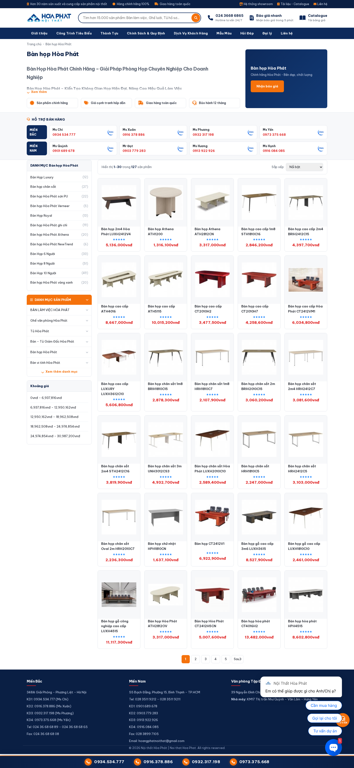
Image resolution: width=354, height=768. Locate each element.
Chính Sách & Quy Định (146, 33)
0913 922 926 (204, 151)
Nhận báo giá (267, 86)
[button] (37, 132)
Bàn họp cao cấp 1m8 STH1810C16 (258, 231)
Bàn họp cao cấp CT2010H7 (255, 308)
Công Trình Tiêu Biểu (74, 33)
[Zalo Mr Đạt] (181, 148)
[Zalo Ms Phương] (251, 132)
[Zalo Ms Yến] (321, 132)
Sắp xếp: (278, 167)
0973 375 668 (274, 135)
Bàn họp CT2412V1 (209, 544)
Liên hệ (321, 4)
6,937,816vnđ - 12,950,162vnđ (53, 407)
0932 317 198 (203, 135)
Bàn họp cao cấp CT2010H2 (208, 308)
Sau (236, 659)
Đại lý (267, 33)
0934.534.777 (109, 761)
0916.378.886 (158, 761)
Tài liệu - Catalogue (294, 4)
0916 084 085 (274, 151)
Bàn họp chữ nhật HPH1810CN (162, 546)
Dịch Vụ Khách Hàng (191, 33)
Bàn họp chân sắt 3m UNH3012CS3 (165, 468)
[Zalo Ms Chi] (111, 132)
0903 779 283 (134, 151)
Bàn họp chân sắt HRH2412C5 (302, 468)
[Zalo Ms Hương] (251, 148)
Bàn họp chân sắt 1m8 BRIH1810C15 (165, 386)
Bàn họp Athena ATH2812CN (207, 231)
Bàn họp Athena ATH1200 (161, 231)
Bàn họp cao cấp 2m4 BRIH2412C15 (305, 231)
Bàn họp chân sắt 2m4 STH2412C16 (115, 468)
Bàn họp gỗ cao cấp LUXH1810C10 (304, 546)
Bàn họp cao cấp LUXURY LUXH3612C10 (114, 389)
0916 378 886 (134, 135)
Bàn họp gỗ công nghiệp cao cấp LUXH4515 (114, 626)
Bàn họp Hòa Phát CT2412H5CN (209, 623)
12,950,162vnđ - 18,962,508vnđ (54, 417)
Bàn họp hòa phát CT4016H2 (255, 623)
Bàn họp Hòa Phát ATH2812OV (162, 623)
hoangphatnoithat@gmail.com (161, 741)
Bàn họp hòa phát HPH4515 (302, 623)
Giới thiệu (39, 33)
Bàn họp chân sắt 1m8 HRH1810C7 (212, 386)
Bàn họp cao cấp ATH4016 (114, 308)
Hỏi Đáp (247, 33)
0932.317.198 (206, 761)
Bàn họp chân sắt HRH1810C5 (255, 468)
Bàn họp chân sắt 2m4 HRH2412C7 (302, 386)
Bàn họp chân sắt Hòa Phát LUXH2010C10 (212, 468)
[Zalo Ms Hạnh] (321, 148)
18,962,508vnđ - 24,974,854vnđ (55, 426)
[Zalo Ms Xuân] (181, 132)
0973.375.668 (254, 761)
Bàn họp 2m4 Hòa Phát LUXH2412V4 (116, 231)
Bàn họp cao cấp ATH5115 (161, 308)
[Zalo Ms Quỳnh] (111, 148)
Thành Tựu (109, 33)
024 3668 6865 (229, 15)
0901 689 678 (63, 151)
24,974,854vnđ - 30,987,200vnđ (55, 436)
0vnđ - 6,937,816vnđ (46, 398)
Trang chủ (34, 44)
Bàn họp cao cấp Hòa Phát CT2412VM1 (305, 308)
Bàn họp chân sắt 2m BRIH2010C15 (258, 386)
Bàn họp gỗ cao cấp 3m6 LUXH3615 (257, 546)
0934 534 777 (64, 135)
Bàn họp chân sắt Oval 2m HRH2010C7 (118, 546)
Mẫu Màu (224, 33)
